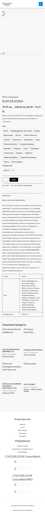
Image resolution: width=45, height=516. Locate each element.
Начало (22, 424)
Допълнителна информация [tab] (13, 200)
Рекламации (22, 452)
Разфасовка (7, 166)
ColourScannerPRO (32, 250)
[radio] (6, 130)
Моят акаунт (22, 430)
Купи (14, 180)
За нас (22, 427)
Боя (4, 126)
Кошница (22, 433)
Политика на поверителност (22, 449)
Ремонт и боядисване (10, 97)
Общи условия (22, 446)
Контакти (22, 436)
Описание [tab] (6, 195)
